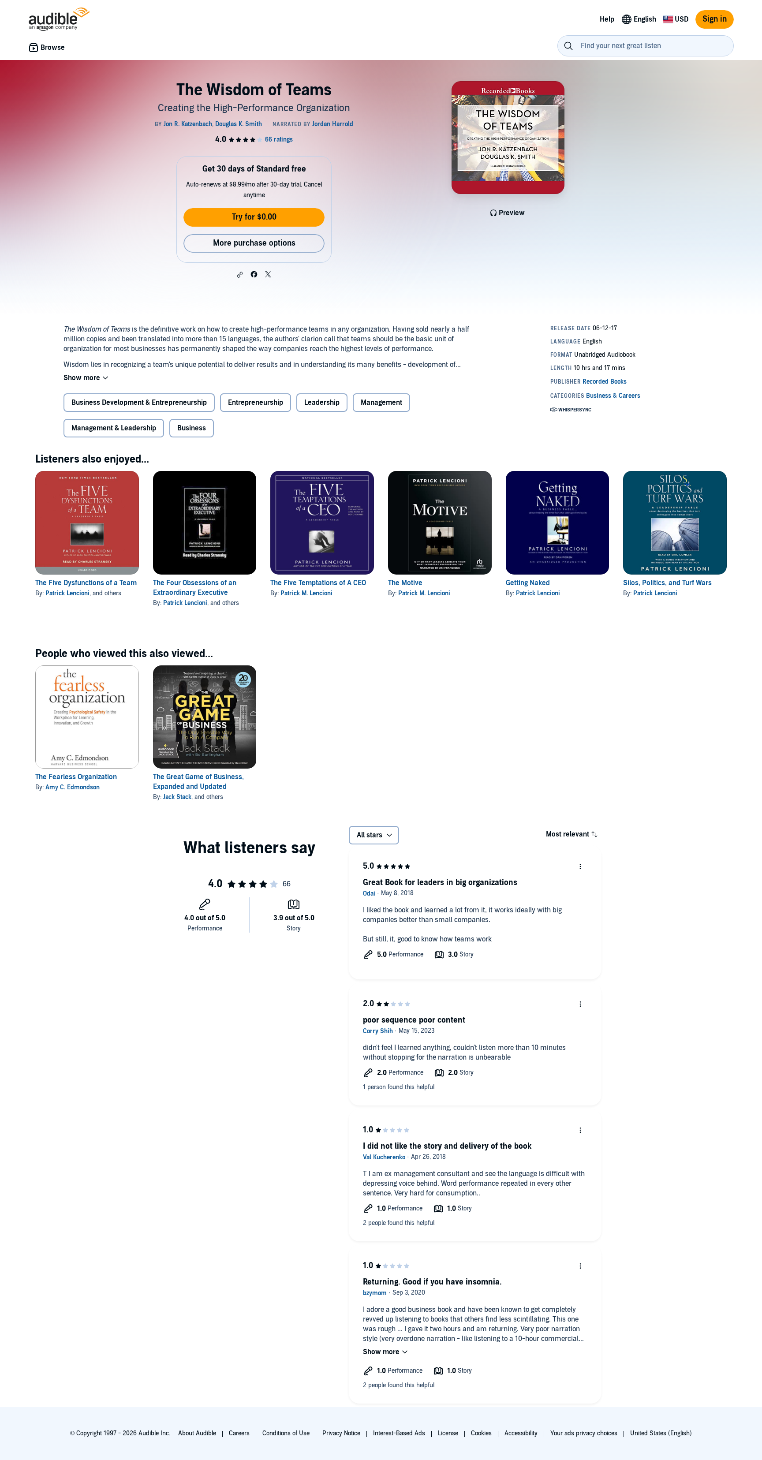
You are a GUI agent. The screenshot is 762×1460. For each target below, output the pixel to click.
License (448, 1433)
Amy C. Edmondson (72, 787)
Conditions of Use (286, 1433)
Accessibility (521, 1433)
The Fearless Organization (76, 777)
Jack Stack (177, 797)
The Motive (405, 583)
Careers (239, 1433)
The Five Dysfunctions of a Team (86, 583)
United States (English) (661, 1433)
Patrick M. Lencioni (306, 593)
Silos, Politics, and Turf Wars (667, 583)
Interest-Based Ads (399, 1433)
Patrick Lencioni (67, 593)
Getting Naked (528, 583)
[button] (239, 274)
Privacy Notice (341, 1433)
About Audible (197, 1433)
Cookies (481, 1433)
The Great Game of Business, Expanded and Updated (198, 782)
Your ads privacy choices (583, 1433)
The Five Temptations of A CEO (318, 583)
